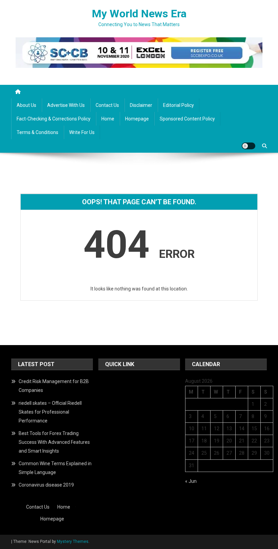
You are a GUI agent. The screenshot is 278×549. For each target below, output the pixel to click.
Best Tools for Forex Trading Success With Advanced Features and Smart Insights (54, 442)
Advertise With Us (66, 105)
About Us (26, 105)
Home (107, 118)
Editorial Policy (178, 105)
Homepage (137, 118)
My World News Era (139, 13)
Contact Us (107, 105)
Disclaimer (141, 105)
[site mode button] (248, 146)
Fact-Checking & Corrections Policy (54, 118)
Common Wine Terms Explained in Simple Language (55, 468)
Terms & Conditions (37, 132)
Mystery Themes (72, 541)
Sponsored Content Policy (187, 118)
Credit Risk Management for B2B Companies (54, 386)
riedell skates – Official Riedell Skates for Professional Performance (50, 411)
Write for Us (82, 132)
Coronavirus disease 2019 (46, 485)
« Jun (191, 481)
